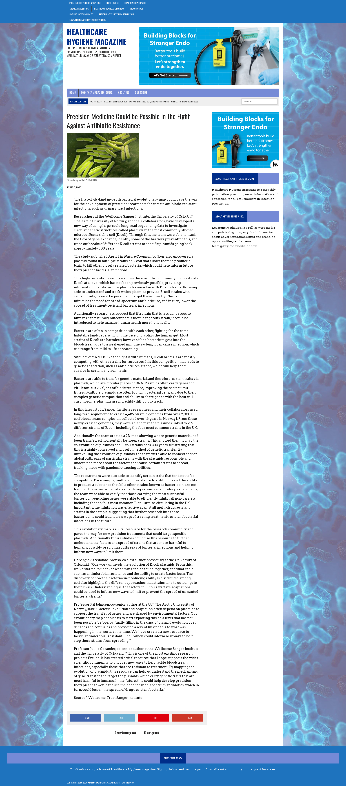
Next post (151, 733)
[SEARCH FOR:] (259, 101)
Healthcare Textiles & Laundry (109, 8)
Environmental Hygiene (136, 2)
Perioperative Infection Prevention (116, 14)
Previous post (125, 733)
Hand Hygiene (113, 2)
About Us (123, 92)
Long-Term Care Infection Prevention (88, 20)
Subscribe (141, 92)
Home (72, 92)
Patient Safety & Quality (81, 14)
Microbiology (136, 8)
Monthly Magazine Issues (96, 92)
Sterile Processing (79, 8)
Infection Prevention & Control (85, 2)
